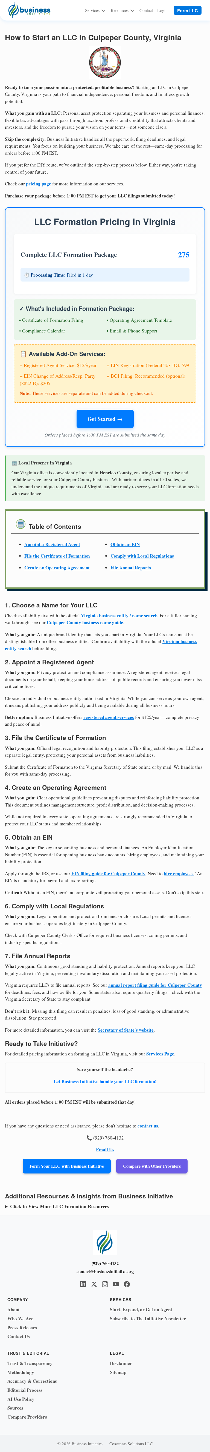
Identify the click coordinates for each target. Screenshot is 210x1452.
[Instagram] (105, 1284)
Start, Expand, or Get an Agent (141, 1309)
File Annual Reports (130, 567)
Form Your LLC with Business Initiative (67, 1166)
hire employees (179, 873)
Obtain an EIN (125, 544)
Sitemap (118, 1372)
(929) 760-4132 (105, 1263)
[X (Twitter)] (94, 1284)
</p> (103, 1206)
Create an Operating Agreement (57, 567)
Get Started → (105, 419)
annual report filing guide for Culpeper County (155, 985)
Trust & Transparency (29, 1363)
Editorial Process (24, 1390)
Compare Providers (27, 1416)
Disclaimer (121, 1363)
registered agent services (108, 717)
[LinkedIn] (83, 1284)
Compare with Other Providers (152, 1166)
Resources (120, 10)
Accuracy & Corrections (32, 1381)
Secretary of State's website (126, 1029)
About (13, 1309)
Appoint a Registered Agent (52, 544)
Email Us (105, 1149)
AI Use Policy (20, 1399)
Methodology (20, 1372)
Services (92, 10)
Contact (146, 10)
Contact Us (18, 1336)
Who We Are (20, 1318)
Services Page (160, 1053)
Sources (15, 1407)
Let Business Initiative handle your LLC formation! (105, 1081)
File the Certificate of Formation (57, 555)
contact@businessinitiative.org (105, 1271)
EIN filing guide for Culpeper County (108, 873)
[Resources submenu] (132, 10)
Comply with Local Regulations (142, 555)
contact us (148, 1125)
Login (162, 10)
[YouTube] (116, 1284)
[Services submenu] (103, 10)
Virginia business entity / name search (119, 615)
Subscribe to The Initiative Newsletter (148, 1318)
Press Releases (22, 1327)
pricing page (38, 183)
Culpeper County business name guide (85, 622)
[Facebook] (127, 1284)
